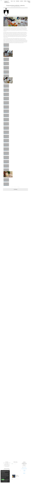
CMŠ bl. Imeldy (6, 463)
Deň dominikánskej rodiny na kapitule (7, 237)
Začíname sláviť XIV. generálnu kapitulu (7, 366)
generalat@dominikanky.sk (24, 468)
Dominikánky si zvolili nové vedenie (7, 210)
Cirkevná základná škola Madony (6, 448)
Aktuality (14, 6)
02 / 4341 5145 (24, 467)
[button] (1, 477)
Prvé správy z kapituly (5, 339)
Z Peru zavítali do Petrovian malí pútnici (7, 310)
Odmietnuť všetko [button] (7, 479)
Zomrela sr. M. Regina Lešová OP (6, 257)
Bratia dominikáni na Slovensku (7, 469)
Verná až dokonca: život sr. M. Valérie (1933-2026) (8, 285)
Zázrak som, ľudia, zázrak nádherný (7, 420)
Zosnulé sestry (18, 6)
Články (16, 6)
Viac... (3, 213)
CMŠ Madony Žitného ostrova (7, 464)
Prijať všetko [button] (3, 479)
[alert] (5, 476)
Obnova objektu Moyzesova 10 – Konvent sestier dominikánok (11, 391)
